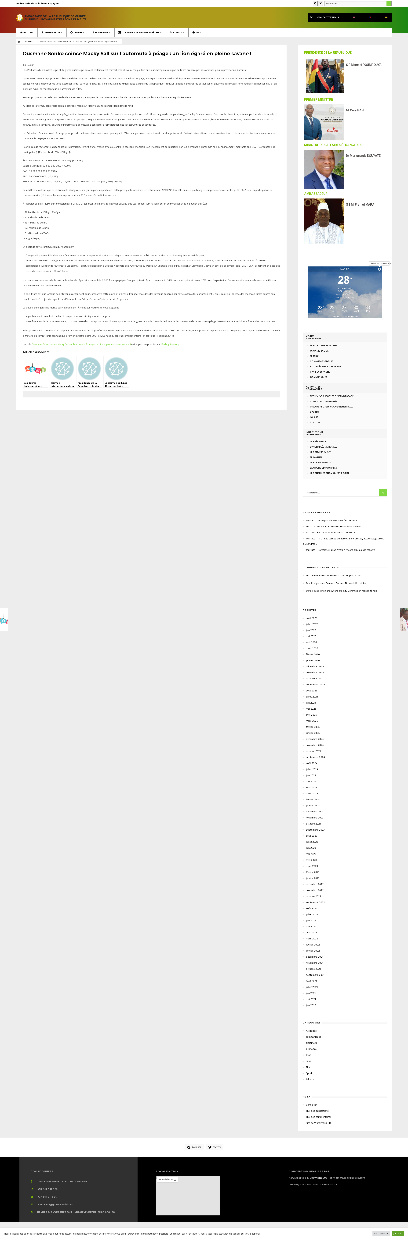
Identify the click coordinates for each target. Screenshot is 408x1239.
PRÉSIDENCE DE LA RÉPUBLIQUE (328, 52)
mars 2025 (312, 720)
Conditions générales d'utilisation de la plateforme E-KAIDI (313, 1185)
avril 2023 (311, 859)
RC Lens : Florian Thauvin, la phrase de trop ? (330, 532)
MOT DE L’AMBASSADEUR (323, 345)
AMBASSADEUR (316, 194)
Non (308, 1067)
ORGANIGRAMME (319, 350)
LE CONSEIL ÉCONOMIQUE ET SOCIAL (329, 473)
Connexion (311, 1104)
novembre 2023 (315, 817)
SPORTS (314, 412)
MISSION (314, 356)
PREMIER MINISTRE (318, 99)
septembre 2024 (315, 757)
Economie (101, 32)
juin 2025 (311, 702)
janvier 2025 (313, 732)
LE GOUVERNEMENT (320, 452)
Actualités (29, 41)
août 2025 (311, 690)
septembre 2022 (315, 902)
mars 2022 (312, 938)
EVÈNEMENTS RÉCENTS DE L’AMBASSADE (331, 396)
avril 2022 (311, 932)
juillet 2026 (312, 624)
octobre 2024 (313, 751)
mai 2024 (311, 781)
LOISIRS (314, 417)
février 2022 (313, 944)
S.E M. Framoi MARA (360, 204)
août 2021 (311, 980)
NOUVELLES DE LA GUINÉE (323, 401)
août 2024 (311, 763)
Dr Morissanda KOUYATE (363, 156)
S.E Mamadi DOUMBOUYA (364, 65)
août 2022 (311, 908)
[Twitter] (320, 3)
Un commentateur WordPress (322, 575)
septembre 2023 (315, 829)
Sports (309, 1073)
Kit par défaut (353, 575)
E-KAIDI (177, 32)
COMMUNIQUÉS (318, 377)
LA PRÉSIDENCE (318, 441)
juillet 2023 (312, 841)
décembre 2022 (315, 884)
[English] (351, 17)
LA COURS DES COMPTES (323, 467)
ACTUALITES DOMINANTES (314, 388)
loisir (308, 1060)
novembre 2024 (315, 745)
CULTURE (315, 422)
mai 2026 (311, 636)
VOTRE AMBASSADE (313, 337)
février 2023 (313, 872)
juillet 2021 (312, 986)
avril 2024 (311, 787)
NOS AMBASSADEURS (321, 361)
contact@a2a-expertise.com (347, 1177)
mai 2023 (311, 853)
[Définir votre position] (379, 269)
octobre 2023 (313, 823)
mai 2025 (311, 708)
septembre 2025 (315, 684)
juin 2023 (311, 847)
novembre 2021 (315, 962)
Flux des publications (317, 1110)
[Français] (367, 17)
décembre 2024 (315, 738)
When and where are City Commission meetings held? (349, 590)
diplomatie (311, 1042)
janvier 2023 (313, 878)
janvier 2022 (313, 950)
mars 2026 (312, 648)
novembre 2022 (315, 890)
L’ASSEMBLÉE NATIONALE (323, 446)
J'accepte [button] (397, 1233)
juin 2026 (311, 630)
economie (311, 1048)
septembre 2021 (315, 974)
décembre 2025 (315, 666)
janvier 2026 (313, 660)
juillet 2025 (312, 696)
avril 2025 (311, 714)
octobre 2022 (313, 896)
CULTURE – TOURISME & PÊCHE (140, 32)
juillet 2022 (312, 914)
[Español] (383, 17)
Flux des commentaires (319, 1116)
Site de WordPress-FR (318, 1122)
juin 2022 (311, 920)
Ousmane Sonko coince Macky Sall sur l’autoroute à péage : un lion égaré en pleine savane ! (81, 344)
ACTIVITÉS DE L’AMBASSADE (325, 366)
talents (310, 1079)
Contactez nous (328, 17)
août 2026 (311, 618)
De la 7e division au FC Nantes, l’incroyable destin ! (333, 526)
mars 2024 (312, 793)
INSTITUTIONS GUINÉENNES (314, 433)
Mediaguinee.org (170, 344)
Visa (198, 32)
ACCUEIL (28, 32)
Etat (308, 1054)
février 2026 (313, 654)
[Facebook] (315, 3)
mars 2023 (312, 865)
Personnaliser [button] (381, 1233)
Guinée (77, 32)
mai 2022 (311, 926)
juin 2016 (311, 1005)
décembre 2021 (315, 956)
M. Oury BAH (355, 110)
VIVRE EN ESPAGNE (320, 371)
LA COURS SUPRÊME (321, 462)
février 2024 (313, 799)
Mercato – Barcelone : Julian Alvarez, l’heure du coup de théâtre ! (341, 549)
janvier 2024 (313, 805)
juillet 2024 (312, 769)
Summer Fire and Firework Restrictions (347, 583)
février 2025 (313, 726)
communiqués (313, 1036)
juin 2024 (311, 775)
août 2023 (311, 835)
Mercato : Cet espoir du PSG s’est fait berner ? (331, 520)
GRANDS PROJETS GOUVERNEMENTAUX (331, 406)
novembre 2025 (315, 672)
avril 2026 (311, 642)
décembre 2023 (315, 811)
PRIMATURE (316, 457)
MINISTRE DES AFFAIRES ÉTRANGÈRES (332, 145)
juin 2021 (311, 993)
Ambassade (52, 32)
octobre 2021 (313, 968)
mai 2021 (311, 999)
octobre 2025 (313, 678)
